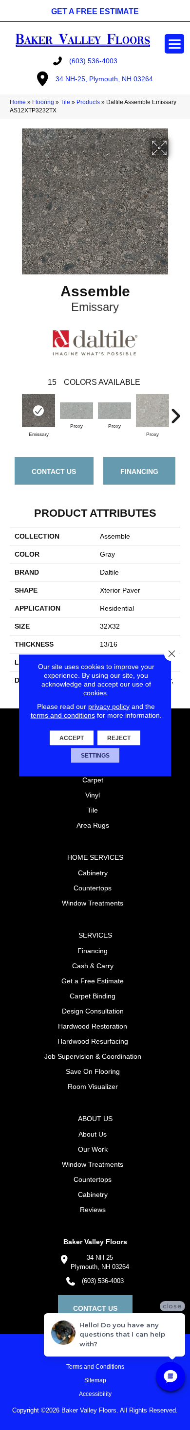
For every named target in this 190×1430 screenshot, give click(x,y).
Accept (71, 737)
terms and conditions (63, 715)
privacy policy (109, 706)
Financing (139, 471)
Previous (14, 411)
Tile (65, 102)
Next (175, 411)
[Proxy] (76, 410)
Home (18, 102)
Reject (119, 737)
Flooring (43, 102)
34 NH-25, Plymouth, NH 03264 (104, 79)
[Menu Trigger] (174, 44)
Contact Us (54, 471)
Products (88, 102)
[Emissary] (38, 411)
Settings (95, 755)
